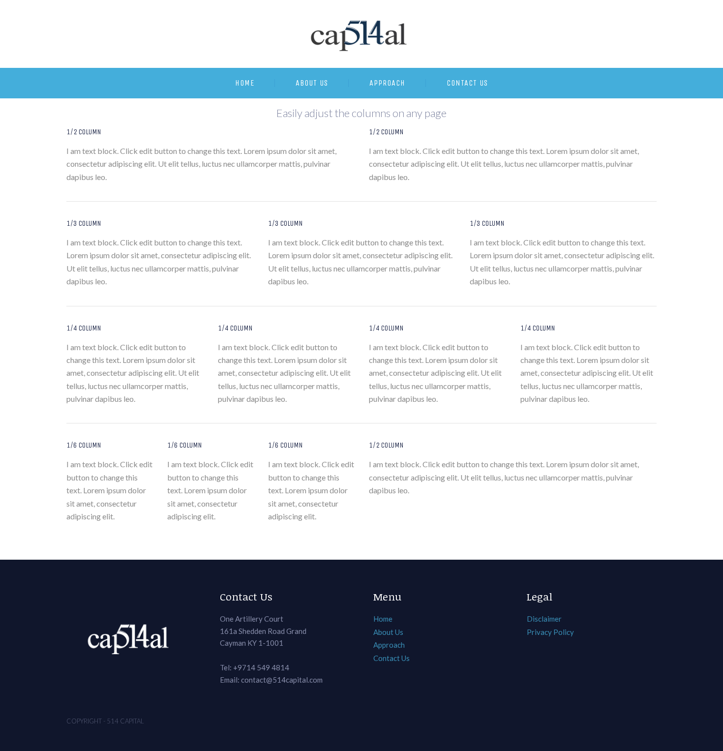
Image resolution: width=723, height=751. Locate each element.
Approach (387, 83)
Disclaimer (544, 618)
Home (244, 83)
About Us (312, 83)
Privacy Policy (550, 632)
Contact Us (467, 83)
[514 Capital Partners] (361, 34)
